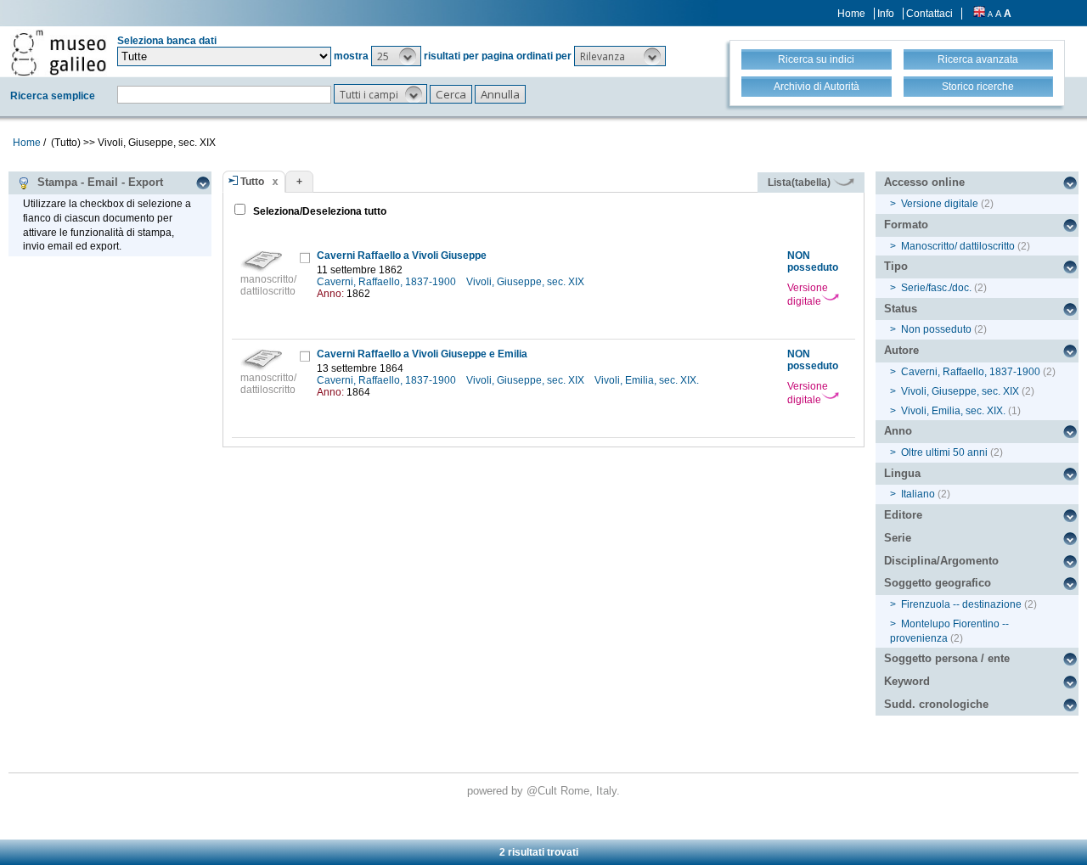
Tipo (896, 266)
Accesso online (924, 182)
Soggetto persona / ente (947, 658)
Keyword (907, 681)
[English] (979, 14)
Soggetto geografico (937, 582)
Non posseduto (936, 329)
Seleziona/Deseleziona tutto (318, 211)
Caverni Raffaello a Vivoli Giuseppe (402, 255)
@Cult (543, 790)
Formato (906, 224)
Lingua (902, 473)
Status (900, 308)
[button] (396, 56)
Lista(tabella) (800, 182)
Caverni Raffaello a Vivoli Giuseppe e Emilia (422, 354)
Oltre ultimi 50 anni (944, 452)
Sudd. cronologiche (936, 704)
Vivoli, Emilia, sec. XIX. (647, 380)
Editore (903, 514)
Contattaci (929, 14)
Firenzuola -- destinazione (961, 604)
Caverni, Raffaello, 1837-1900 (388, 282)
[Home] (58, 52)
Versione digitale (807, 294)
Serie (897, 537)
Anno (898, 430)
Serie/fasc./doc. (936, 288)
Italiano (918, 494)
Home (851, 14)
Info (885, 14)
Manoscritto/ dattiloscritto (958, 246)
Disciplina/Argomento (941, 560)
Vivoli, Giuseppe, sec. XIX (526, 282)
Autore (901, 350)
